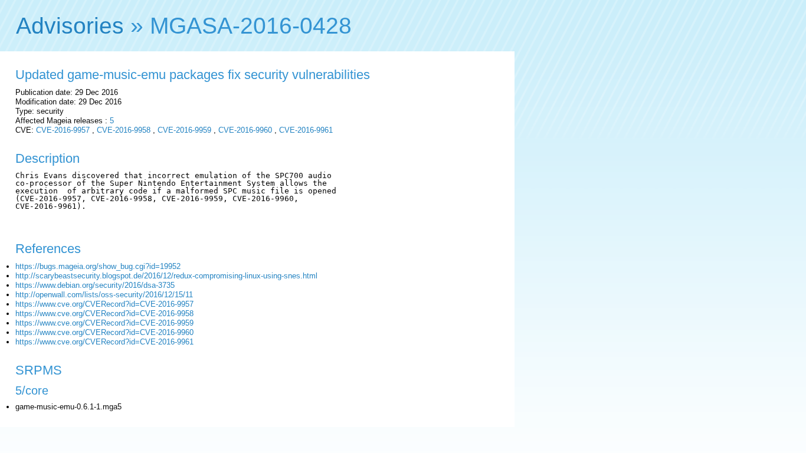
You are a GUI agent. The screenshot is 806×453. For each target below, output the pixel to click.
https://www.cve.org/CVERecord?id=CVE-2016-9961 (104, 341)
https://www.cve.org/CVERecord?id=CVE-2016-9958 (104, 313)
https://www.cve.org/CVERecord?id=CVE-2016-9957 (104, 304)
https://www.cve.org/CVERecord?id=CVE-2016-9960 (104, 332)
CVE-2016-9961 (306, 130)
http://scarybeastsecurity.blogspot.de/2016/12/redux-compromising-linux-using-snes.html (166, 275)
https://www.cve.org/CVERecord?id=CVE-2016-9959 (104, 323)
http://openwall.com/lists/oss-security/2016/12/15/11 (104, 294)
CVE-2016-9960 (245, 130)
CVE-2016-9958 (123, 130)
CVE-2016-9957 (63, 130)
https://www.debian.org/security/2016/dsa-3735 (95, 285)
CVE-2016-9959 (184, 130)
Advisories (70, 25)
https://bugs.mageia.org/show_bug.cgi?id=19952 (98, 266)
